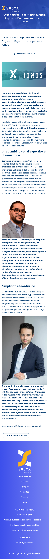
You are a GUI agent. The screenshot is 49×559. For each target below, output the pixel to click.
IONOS (10, 102)
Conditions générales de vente (24, 530)
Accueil (24, 481)
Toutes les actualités (16, 435)
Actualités (24, 492)
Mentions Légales (24, 514)
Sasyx (38, 96)
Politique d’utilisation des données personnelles (24, 520)
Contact (24, 502)
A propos (24, 486)
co (28, 426)
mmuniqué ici (35, 426)
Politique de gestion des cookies (24, 525)
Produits (24, 497)
